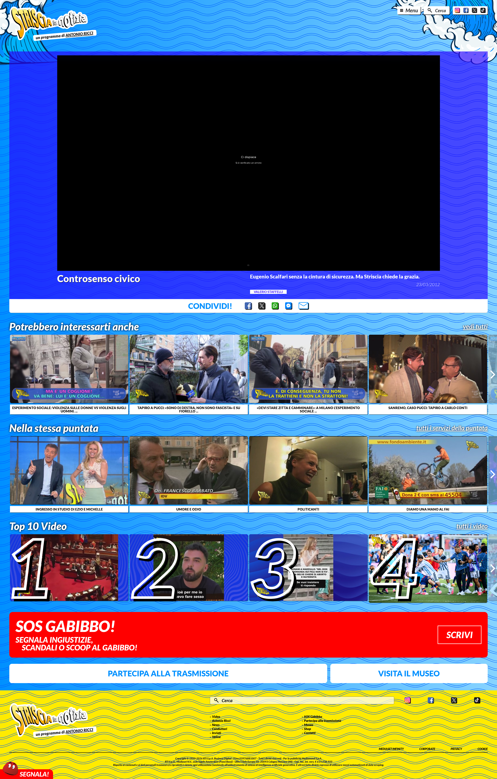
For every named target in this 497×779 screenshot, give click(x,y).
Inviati (216, 733)
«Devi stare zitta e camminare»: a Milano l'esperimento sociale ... (308, 409)
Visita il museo (409, 673)
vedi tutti (475, 326)
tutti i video (472, 526)
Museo (308, 725)
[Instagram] (457, 10)
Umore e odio (188, 509)
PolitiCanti (308, 509)
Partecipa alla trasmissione (168, 673)
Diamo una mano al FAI (428, 509)
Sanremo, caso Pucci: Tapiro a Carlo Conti (427, 407)
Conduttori (219, 729)
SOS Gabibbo (313, 716)
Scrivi (459, 634)
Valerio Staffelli (268, 292)
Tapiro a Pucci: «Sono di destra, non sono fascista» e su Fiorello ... (188, 409)
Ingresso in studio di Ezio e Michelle (69, 509)
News (216, 725)
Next (492, 374)
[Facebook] (466, 10)
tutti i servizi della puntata (452, 428)
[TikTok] (483, 10)
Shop (307, 729)
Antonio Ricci (221, 721)
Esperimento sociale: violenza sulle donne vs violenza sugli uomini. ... (69, 409)
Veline (216, 737)
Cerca (440, 10)
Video (216, 716)
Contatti (310, 733)
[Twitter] (474, 10)
